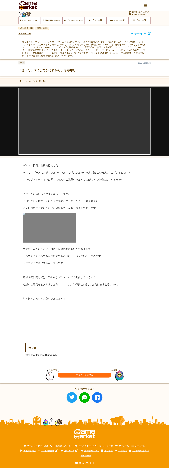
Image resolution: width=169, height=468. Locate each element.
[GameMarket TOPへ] (84, 434)
